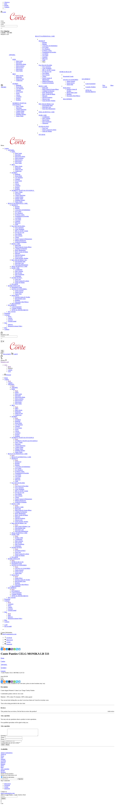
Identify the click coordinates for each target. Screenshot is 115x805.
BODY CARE (16, 244)
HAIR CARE (16, 268)
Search (3, 798)
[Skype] (17, 649)
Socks (17, 182)
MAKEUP (15, 205)
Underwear (18, 171)
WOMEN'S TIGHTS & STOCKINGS (23, 190)
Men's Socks (18, 166)
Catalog (6, 148)
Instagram (9, 644)
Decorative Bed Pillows (22, 302)
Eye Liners (18, 211)
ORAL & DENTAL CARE (19, 266)
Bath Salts (18, 245)
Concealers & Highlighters (22, 210)
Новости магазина (8, 777)
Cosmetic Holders (17, 308)
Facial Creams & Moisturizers (23, 239)
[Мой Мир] (7, 649)
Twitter (8, 642)
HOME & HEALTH (14, 286)
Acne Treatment (19, 229)
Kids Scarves (19, 160)
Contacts (6, 329)
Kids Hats (18, 155)
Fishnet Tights (19, 198)
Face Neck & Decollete (19, 226)
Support (3, 759)
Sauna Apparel (19, 290)
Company (7, 315)
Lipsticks (17, 221)
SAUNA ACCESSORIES (19, 289)
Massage (17, 253)
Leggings (17, 185)
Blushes (17, 208)
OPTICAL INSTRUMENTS (20, 310)
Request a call (5, 362)
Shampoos (18, 276)
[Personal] (2, 333)
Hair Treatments (19, 274)
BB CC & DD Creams (21, 231)
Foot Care (18, 279)
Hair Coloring (19, 271)
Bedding (17, 300)
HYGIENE (15, 284)
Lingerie (17, 179)
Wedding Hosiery (20, 200)
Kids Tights (18, 163)
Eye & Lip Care (19, 232)
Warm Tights (18, 202)
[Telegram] (19, 649)
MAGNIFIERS (16, 303)
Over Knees (18, 181)
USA (9, 371)
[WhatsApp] (14, 649)
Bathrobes (18, 168)
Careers (10, 318)
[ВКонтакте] (2, 649)
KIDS (14, 151)
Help (5, 323)
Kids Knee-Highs (20, 156)
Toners (17, 237)
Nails (16, 224)
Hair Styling (18, 273)
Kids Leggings (19, 158)
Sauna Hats (18, 294)
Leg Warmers (19, 177)
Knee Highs (18, 176)
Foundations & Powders (22, 216)
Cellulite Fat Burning (21, 248)
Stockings (18, 193)
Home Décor (16, 295)
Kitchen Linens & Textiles (22, 297)
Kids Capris (18, 153)
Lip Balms (18, 218)
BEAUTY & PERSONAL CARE (18, 203)
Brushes (17, 206)
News (9, 316)
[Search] (1, 28)
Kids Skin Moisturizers (21, 265)
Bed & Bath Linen (20, 298)
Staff (2, 757)
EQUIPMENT (12, 305)
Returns (3, 764)
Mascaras (17, 223)
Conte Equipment (16, 307)
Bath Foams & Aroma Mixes (23, 247)
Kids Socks (18, 161)
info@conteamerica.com (9, 634)
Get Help (3, 761)
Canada (10, 370)
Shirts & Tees (19, 169)
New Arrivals (12, 311)
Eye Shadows (19, 213)
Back (9, 366)
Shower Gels (18, 256)
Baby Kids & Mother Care (19, 260)
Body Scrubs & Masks (21, 252)
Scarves (17, 187)
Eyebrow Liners (19, 214)
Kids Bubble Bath (20, 261)
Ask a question (5, 769)
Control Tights (19, 197)
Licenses (10, 319)
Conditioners (18, 269)
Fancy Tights (18, 192)
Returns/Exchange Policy (15, 326)
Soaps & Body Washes (21, 258)
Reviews (3, 772)
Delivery (10, 324)
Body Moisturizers (20, 250)
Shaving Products (20, 255)
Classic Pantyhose (20, 195)
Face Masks (18, 234)
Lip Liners (18, 219)
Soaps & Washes (20, 282)
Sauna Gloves (19, 292)
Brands (3, 770)
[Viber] (12, 649)
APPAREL (11, 150)
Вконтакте (9, 640)
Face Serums (18, 235)
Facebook (9, 637)
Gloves (17, 184)
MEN (13, 164)
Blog (5, 328)
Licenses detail (12, 321)
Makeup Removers (20, 240)
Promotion (7, 313)
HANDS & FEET (17, 277)
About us (3, 754)
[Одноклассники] (4, 649)
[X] (9, 649)
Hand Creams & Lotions (22, 281)
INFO (2, 765)
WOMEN (15, 172)
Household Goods (17, 287)
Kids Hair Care (19, 263)
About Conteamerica (6, 752)
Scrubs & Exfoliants (21, 242)
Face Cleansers (19, 227)
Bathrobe (17, 174)
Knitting (17, 189)
